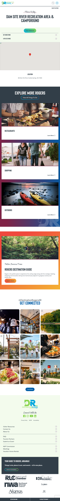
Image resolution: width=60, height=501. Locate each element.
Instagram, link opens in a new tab (27, 415)
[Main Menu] (57, 3)
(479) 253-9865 (7, 38)
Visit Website (30, 30)
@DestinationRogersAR (30, 300)
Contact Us (6, 429)
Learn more (10, 281)
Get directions (7, 35)
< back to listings (54, 8)
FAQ (4, 436)
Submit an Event (8, 441)
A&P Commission (9, 446)
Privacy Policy (24, 420)
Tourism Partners (8, 439)
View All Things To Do (30, 97)
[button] (30, 54)
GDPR (30, 420)
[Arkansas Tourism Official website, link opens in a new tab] (15, 491)
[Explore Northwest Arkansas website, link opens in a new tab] (44, 485)
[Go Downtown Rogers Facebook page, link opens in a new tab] (44, 478)
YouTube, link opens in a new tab (31, 415)
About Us (6, 431)
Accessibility (36, 420)
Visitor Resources (9, 426)
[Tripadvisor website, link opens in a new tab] (44, 491)
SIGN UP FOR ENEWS (11, 469)
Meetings (6, 449)
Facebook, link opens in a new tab (24, 415)
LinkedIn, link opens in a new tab (35, 415)
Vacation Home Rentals (11, 451)
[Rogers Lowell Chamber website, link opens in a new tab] (15, 478)
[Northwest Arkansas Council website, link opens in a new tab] (15, 484)
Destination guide (14, 499)
